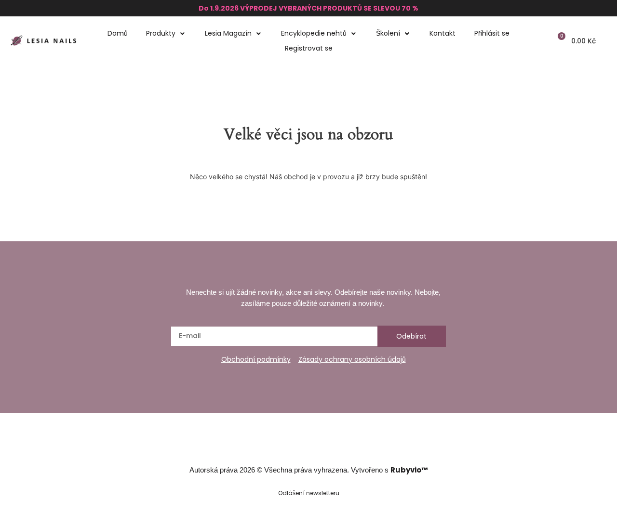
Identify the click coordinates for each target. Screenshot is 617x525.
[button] (166, 33)
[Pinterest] (336, 445)
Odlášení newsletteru (308, 493)
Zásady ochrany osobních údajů (352, 359)
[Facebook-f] (281, 445)
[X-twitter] (318, 445)
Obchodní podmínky (256, 359)
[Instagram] (299, 445)
